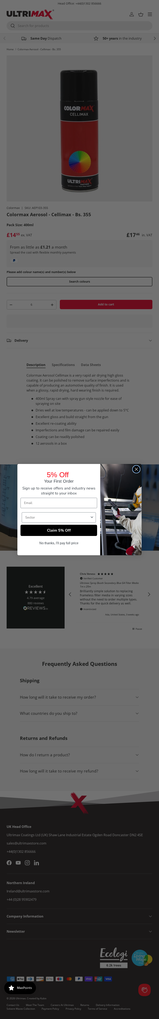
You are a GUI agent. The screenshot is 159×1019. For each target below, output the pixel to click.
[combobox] (57, 517)
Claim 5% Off (59, 530)
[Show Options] (92, 517)
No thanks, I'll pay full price (58, 543)
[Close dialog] (136, 469)
